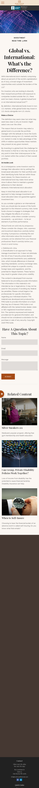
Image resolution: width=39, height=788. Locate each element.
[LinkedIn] (21, 780)
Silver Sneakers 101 (12, 427)
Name (3, 337)
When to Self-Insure (13, 518)
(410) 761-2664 (21, 764)
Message (4, 359)
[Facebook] (18, 780)
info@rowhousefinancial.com (19, 777)
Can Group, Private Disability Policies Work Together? (18, 471)
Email (3, 348)
